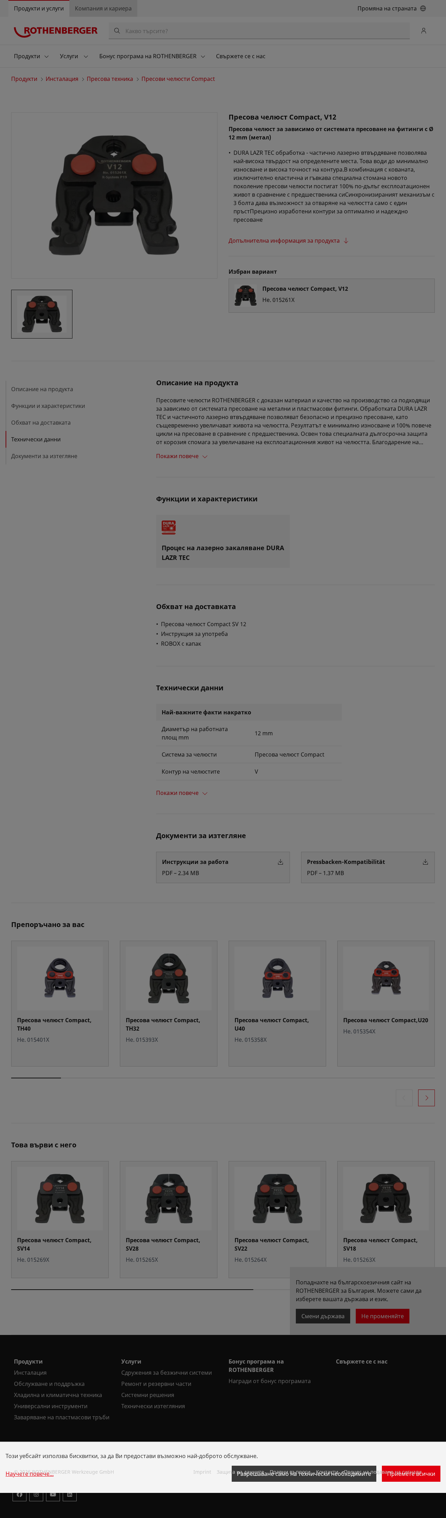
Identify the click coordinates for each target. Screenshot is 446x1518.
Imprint (202, 1471)
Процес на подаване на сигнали (383, 1471)
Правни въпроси (290, 1471)
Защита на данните (240, 1471)
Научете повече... (30, 1474)
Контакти (327, 1471)
